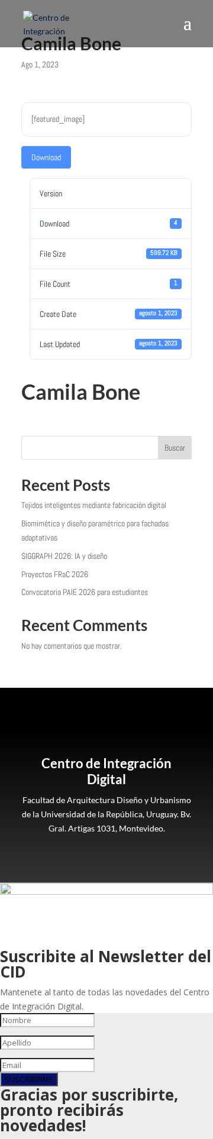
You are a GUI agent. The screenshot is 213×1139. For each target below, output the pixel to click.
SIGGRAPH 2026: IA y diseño (64, 556)
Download (46, 157)
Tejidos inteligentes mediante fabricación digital (93, 505)
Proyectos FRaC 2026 (54, 574)
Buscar (174, 447)
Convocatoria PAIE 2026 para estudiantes (84, 592)
